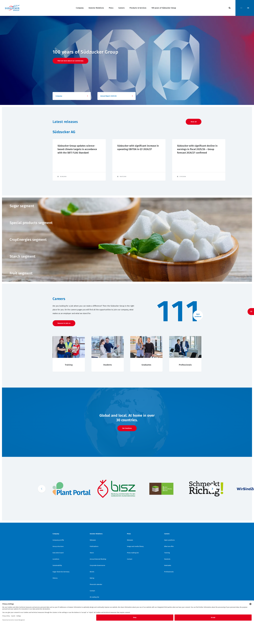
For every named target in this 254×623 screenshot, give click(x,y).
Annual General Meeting (98, 559)
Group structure (58, 546)
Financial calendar (96, 584)
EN (248, 8)
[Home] (12, 8)
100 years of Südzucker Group (163, 8)
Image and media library (135, 546)
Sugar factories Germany (61, 572)
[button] (212, 489)
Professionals (169, 572)
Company (80, 8)
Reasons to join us (64, 323)
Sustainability (57, 565)
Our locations (127, 428)
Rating (92, 578)
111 (179, 311)
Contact (92, 591)
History (55, 578)
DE (241, 8)
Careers (121, 8)
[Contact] (251, 311)
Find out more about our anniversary (70, 61)
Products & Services (138, 8)
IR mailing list (94, 597)
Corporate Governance (97, 565)
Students (167, 559)
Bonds (92, 572)
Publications (94, 546)
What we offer (169, 546)
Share (92, 553)
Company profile (58, 540)
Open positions (169, 540)
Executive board (58, 553)
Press (111, 8)
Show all (193, 122)
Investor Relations (96, 8)
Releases (93, 540)
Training (167, 553)
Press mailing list (133, 553)
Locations (56, 559)
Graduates (167, 565)
